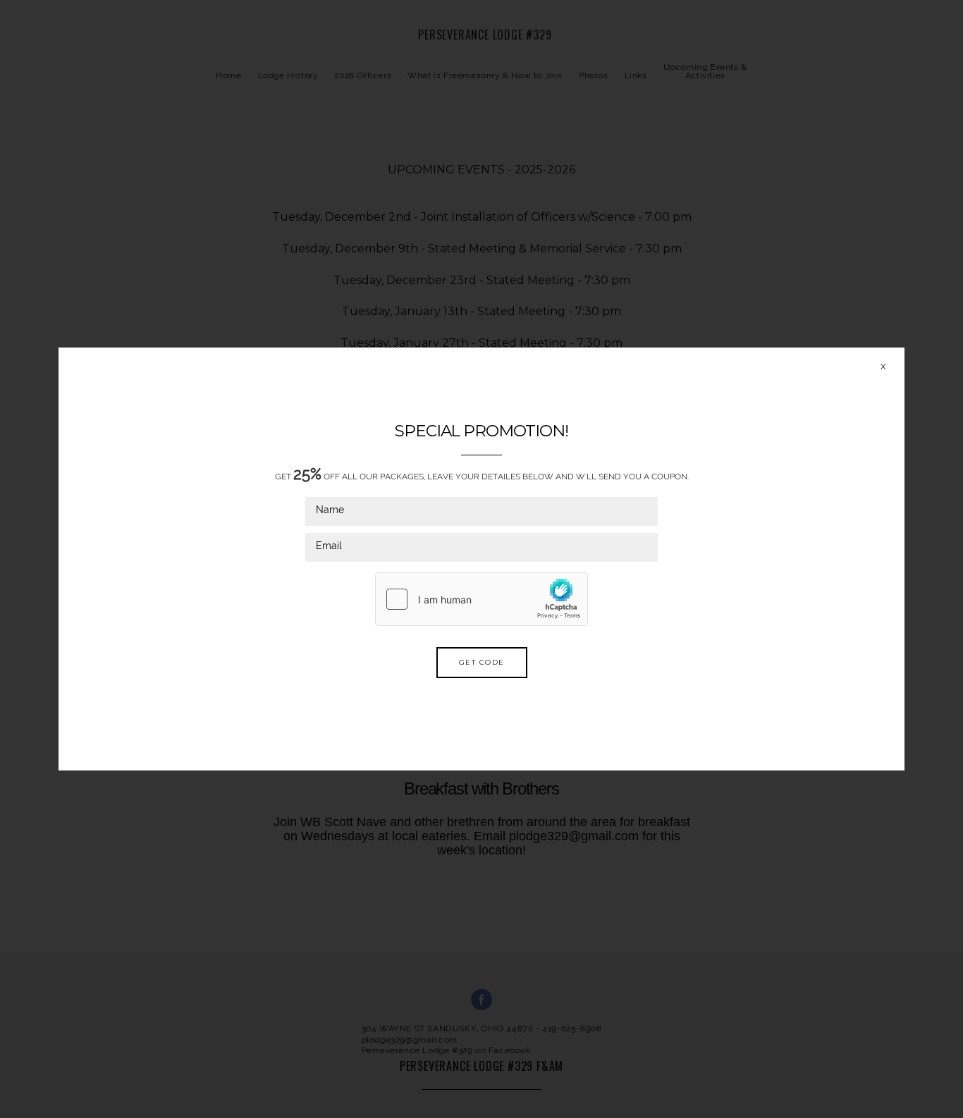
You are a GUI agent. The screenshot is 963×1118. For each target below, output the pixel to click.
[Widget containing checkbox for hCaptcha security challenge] (481, 599)
